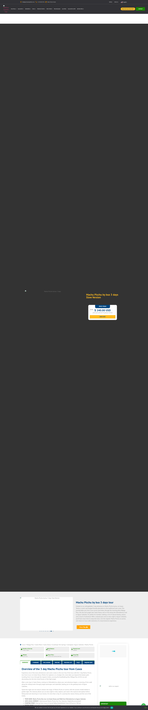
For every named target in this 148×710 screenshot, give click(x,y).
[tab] (25, 662)
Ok (111, 707)
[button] (41, 631)
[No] (145, 707)
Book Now (102, 316)
